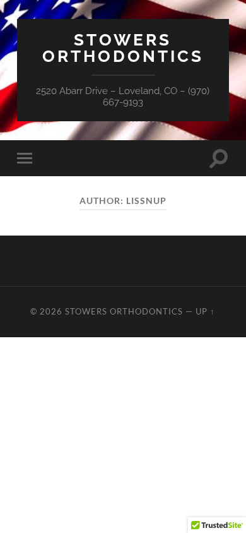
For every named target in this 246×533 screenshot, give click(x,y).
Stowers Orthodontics (123, 48)
